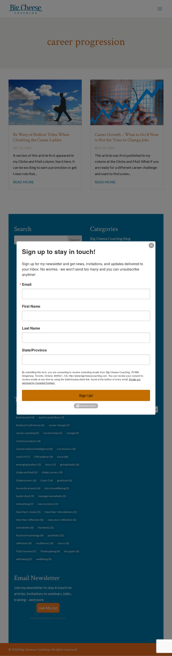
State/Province (34, 350)
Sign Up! (86, 395)
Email (26, 284)
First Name (31, 306)
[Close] (151, 245)
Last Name (31, 328)
